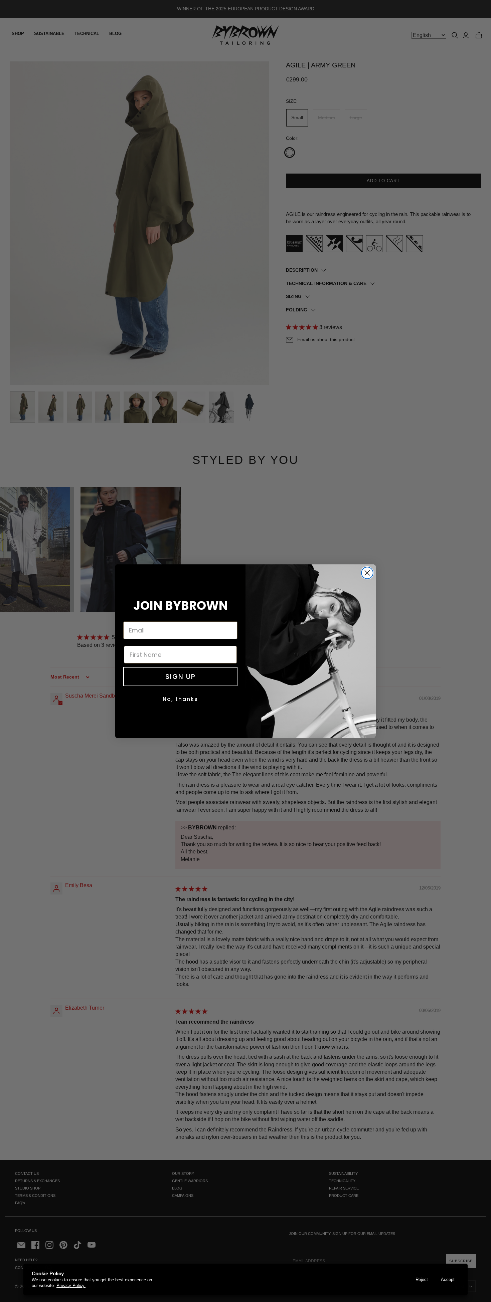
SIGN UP (180, 676)
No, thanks (180, 699)
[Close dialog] (367, 573)
